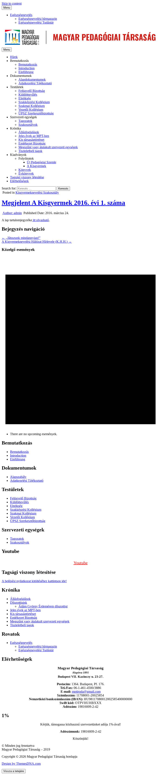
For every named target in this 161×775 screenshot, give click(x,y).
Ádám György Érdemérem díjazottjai (43, 606)
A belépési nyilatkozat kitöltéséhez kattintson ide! (34, 581)
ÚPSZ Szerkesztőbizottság (36, 113)
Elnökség (24, 98)
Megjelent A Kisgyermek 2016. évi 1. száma (63, 202)
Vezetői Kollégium (30, 109)
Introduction (26, 68)
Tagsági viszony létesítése (27, 177)
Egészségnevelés (21, 15)
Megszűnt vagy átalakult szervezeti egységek (48, 147)
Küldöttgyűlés (27, 94)
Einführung (26, 72)
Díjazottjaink (18, 602)
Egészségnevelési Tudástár (36, 22)
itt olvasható (40, 220)
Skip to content (12, 3)
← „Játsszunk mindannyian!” (21, 238)
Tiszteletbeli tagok (30, 151)
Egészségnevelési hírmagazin (37, 18)
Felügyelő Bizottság (31, 91)
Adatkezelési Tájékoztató (35, 83)
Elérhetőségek (19, 181)
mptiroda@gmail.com (86, 691)
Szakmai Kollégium (31, 106)
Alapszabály (18, 477)
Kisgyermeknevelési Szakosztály (37, 192)
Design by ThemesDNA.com (21, 763)
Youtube (81, 562)
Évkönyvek (26, 173)
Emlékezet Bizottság (31, 143)
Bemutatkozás (27, 64)
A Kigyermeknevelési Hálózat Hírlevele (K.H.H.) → (37, 241)
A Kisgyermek (36, 166)
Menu (6, 7)
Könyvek (24, 170)
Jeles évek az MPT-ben (33, 136)
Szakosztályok (28, 124)
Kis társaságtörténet (31, 139)
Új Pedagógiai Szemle (41, 162)
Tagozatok (25, 121)
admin (12, 213)
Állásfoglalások (28, 132)
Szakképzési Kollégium (34, 102)
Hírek (14, 57)
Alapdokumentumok (32, 79)
